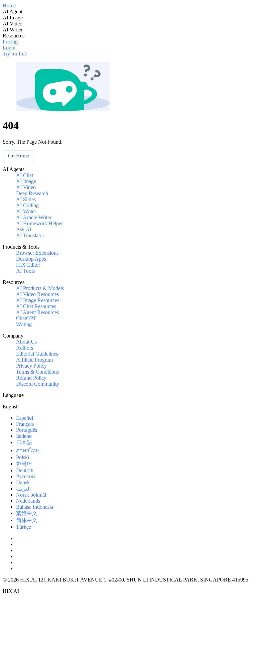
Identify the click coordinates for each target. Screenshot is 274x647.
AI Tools (25, 271)
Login (9, 47)
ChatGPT (26, 318)
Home (9, 5)
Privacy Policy (31, 366)
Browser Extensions (37, 253)
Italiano (24, 436)
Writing (24, 324)
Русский (25, 476)
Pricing (10, 41)
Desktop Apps (31, 259)
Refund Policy (31, 378)
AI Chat (24, 175)
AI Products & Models (40, 288)
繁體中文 (26, 513)
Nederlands (28, 501)
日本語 (24, 442)
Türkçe (23, 527)
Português (26, 430)
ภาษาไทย (27, 450)
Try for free (15, 53)
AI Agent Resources (37, 312)
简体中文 (26, 520)
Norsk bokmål (31, 495)
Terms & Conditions (37, 372)
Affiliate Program (34, 360)
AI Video (26, 187)
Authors (24, 348)
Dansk (23, 482)
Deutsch (24, 470)
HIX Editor (28, 265)
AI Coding (27, 205)
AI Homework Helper (39, 223)
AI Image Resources (37, 300)
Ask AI (23, 229)
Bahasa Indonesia (34, 507)
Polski (22, 457)
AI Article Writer (33, 217)
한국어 (24, 464)
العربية (23, 489)
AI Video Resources (37, 294)
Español (24, 418)
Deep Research (32, 193)
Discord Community (37, 384)
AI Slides (26, 199)
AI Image (26, 181)
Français (25, 424)
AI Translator (30, 235)
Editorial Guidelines (37, 354)
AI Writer (26, 211)
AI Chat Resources (36, 306)
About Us (26, 342)
